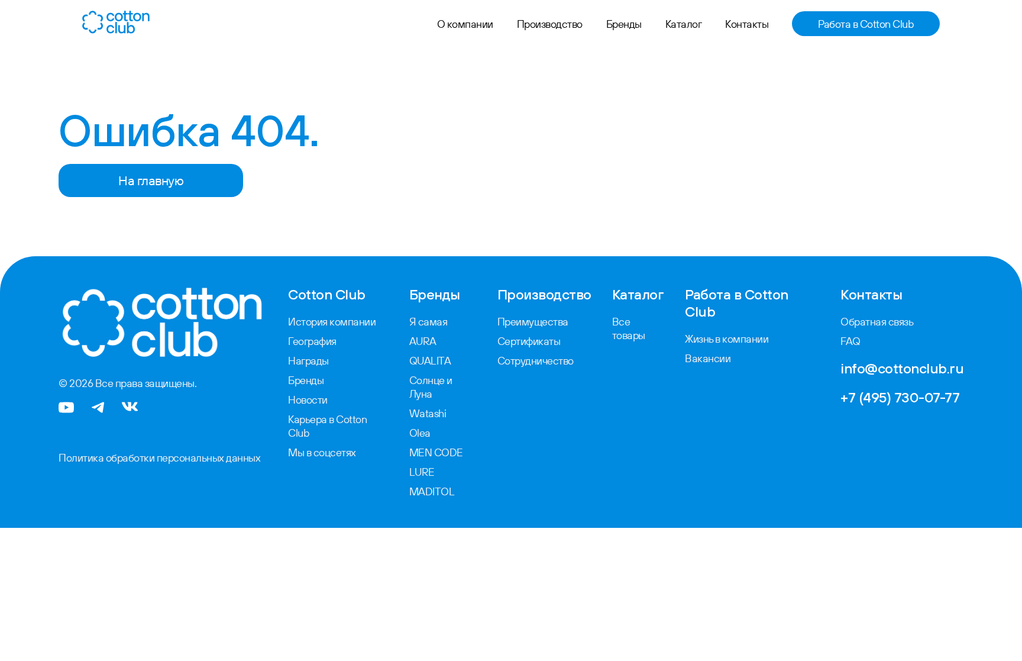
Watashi (428, 413)
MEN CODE (436, 452)
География (312, 341)
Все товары (628, 328)
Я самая (428, 321)
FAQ (850, 341)
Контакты (746, 24)
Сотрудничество (535, 360)
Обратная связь (876, 321)
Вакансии (707, 358)
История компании (332, 321)
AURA (422, 341)
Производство (550, 24)
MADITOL (432, 491)
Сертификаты (529, 341)
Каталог (683, 24)
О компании (465, 24)
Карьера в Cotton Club (327, 426)
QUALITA (430, 360)
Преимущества (532, 321)
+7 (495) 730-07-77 (899, 397)
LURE (422, 472)
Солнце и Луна (430, 387)
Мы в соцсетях (322, 452)
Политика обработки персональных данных (159, 458)
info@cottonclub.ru (901, 368)
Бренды (624, 24)
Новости (308, 400)
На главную (150, 180)
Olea (420, 433)
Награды (308, 360)
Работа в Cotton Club (866, 24)
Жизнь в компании (726, 339)
